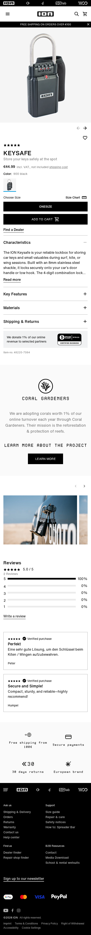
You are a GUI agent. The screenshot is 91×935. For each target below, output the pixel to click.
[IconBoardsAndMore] (5, 789)
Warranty (9, 827)
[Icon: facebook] (13, 910)
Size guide (53, 812)
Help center (11, 837)
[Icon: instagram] (18, 910)
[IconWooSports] (83, 3)
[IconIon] (8, 3)
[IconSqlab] (61, 3)
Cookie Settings (31, 928)
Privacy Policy (49, 923)
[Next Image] (85, 128)
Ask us (7, 805)
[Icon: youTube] (5, 910)
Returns (8, 822)
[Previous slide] (75, 486)
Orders (8, 817)
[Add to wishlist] (85, 137)
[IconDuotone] (28, 3)
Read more (12, 279)
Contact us (10, 832)
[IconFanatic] (42, 3)
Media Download (57, 857)
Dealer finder (12, 852)
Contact (51, 852)
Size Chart (73, 197)
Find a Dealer (13, 229)
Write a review (14, 616)
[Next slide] (84, 486)
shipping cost (58, 167)
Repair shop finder (16, 857)
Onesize (45, 206)
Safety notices (56, 822)
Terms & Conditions (26, 923)
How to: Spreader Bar (60, 827)
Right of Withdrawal (72, 923)
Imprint (7, 923)
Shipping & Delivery (17, 812)
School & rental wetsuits (63, 862)
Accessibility (10, 928)
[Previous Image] (78, 128)
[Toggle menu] (7, 14)
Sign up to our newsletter (23, 878)
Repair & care (55, 817)
